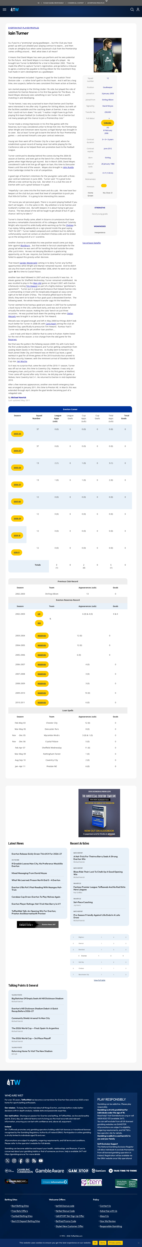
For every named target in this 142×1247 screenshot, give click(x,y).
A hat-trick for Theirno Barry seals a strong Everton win (95, 857)
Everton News (47, 924)
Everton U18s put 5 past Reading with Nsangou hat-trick (37, 888)
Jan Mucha (22, 361)
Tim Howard (31, 286)
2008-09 (17, 518)
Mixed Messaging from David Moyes (29, 873)
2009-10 (17, 535)
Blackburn (25, 245)
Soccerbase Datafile (92, 243)
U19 (39, 614)
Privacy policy (115, 1243)
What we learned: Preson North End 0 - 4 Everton (36, 880)
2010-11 (16, 552)
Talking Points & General (23, 985)
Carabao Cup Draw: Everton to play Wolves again (36, 897)
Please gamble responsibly (53, 3)
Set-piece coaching (83, 902)
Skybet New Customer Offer (69, 1226)
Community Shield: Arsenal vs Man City (31, 1018)
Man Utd (37, 283)
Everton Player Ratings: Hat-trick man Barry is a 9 (36, 904)
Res (39, 623)
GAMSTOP (121, 1124)
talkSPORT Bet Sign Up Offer (70, 1216)
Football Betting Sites (22, 1216)
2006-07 (17, 485)
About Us (104, 1216)
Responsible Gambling (111, 1226)
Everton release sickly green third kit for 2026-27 (37, 854)
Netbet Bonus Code (65, 1210)
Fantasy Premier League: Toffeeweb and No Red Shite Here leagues (99, 888)
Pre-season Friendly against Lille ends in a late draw (96, 916)
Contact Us (105, 1205)
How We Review (108, 1221)
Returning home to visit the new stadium (32, 1051)
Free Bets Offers (20, 1210)
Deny (102, 1243)
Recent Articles (79, 843)
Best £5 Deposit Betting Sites (26, 1221)
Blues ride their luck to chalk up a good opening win (98, 873)
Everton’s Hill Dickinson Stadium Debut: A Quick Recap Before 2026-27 (35, 1009)
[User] (138, 9)
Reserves (12, 339)
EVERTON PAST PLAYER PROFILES (23, 28)
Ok (95, 1243)
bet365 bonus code (65, 1205)
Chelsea (107, 123)
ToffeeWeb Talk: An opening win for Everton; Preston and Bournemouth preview (34, 912)
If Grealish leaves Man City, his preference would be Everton (37, 864)
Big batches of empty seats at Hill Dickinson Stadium (37, 998)
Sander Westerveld (28, 263)
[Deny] (138, 1242)
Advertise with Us (108, 1210)
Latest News (16, 843)
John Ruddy (68, 167)
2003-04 (17, 434)
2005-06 (17, 468)
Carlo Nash (51, 323)
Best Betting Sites (20, 1205)
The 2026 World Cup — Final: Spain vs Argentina (35, 1028)
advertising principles (95, 3)
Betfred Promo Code (66, 1221)
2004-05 (17, 451)
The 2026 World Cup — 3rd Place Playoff (31, 1038)
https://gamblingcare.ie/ (15, 1154)
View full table (99, 980)
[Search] (132, 9)
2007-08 (17, 502)
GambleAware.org (120, 1115)
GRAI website (106, 1158)
